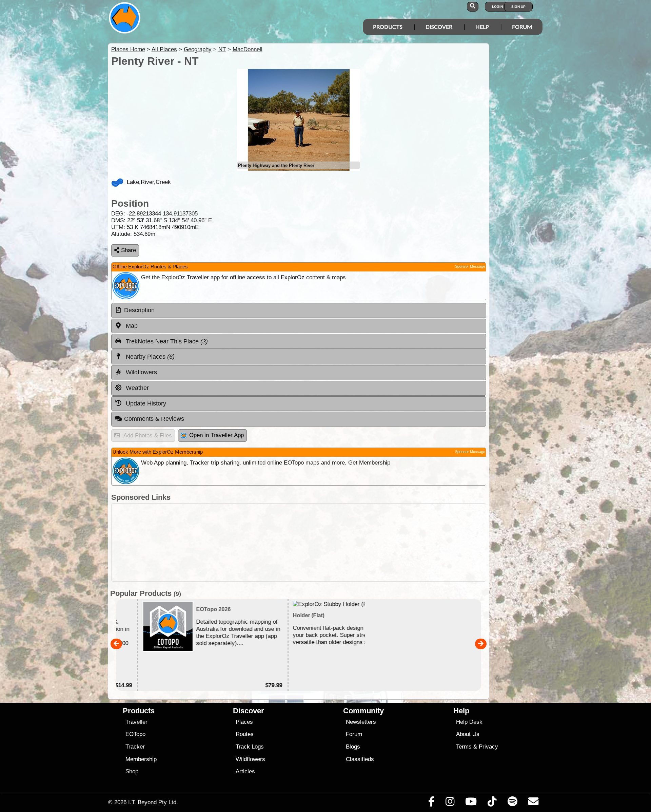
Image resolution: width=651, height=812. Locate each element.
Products (387, 26)
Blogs (353, 746)
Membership (141, 759)
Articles (245, 771)
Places (244, 722)
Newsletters (361, 722)
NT (222, 49)
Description (139, 310)
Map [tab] (131, 325)
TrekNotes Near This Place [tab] (166, 341)
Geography (198, 49)
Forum (522, 26)
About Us (467, 734)
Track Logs (250, 746)
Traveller (136, 722)
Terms (464, 746)
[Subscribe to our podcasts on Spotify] (512, 803)
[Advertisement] (298, 542)
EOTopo (135, 734)
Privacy (488, 746)
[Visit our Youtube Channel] (471, 803)
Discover (439, 26)
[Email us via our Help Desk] (533, 803)
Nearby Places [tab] (149, 356)
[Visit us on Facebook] (431, 803)
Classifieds (360, 759)
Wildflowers (250, 759)
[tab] (298, 310)
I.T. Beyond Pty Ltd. (153, 802)
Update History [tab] (145, 403)
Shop (131, 771)
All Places (164, 49)
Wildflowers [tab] (140, 372)
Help (482, 26)
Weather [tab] (136, 387)
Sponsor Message (470, 266)
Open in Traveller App (216, 435)
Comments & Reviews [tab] (154, 418)
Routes (245, 734)
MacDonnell (247, 49)
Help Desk (469, 722)
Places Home (128, 49)
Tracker (135, 746)
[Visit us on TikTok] (492, 803)
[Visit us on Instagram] (450, 803)
